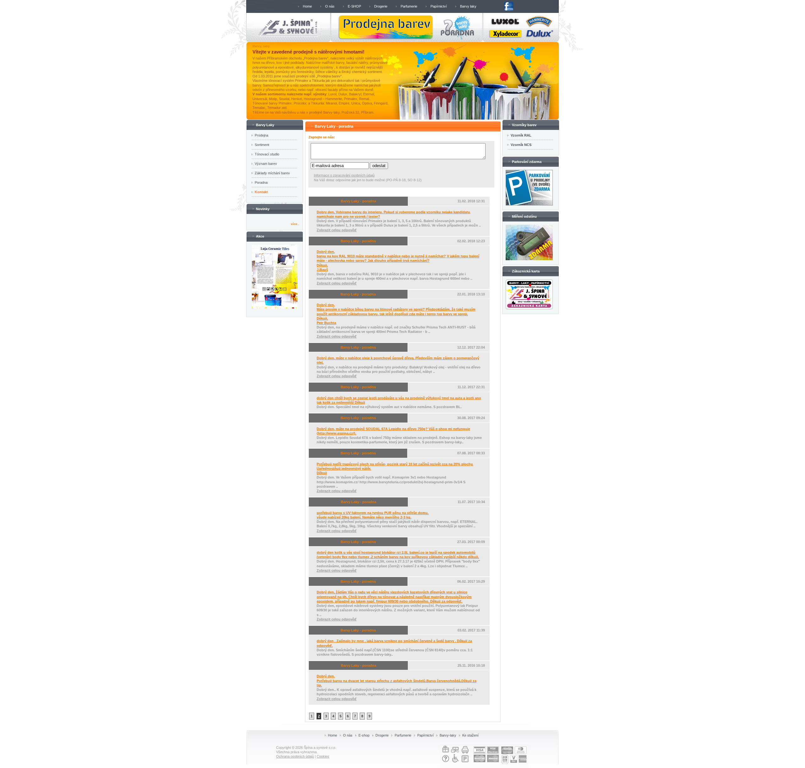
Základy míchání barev (272, 173)
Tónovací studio (267, 154)
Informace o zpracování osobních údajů (344, 175)
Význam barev (266, 163)
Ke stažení (470, 735)
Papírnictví (438, 6)
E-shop (363, 735)
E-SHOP (354, 6)
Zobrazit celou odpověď (337, 230)
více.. (295, 224)
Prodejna (261, 135)
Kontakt (261, 192)
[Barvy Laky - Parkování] (529, 204)
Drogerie (380, 6)
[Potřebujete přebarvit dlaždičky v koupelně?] (274, 307)
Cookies (323, 756)
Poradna (261, 182)
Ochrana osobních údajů (295, 756)
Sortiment (262, 145)
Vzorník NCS (521, 145)
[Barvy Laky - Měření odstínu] (529, 259)
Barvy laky (468, 6)
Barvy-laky (448, 735)
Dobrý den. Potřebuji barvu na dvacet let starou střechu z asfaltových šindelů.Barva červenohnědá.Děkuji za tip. (396, 680)
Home (307, 6)
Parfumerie (409, 6)
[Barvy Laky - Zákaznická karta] (529, 308)
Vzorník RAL (521, 135)
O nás (330, 6)
